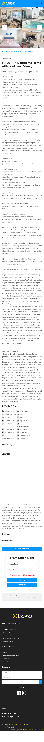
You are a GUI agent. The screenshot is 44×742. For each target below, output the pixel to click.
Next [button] (39, 27)
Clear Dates (22, 585)
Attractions (7, 635)
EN (5, 708)
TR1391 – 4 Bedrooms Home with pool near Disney (20, 51)
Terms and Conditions (11, 656)
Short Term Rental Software (33, 730)
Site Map (6, 662)
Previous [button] (4, 27)
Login (37, 3)
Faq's (5, 652)
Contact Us (7, 659)
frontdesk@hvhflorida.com (13, 717)
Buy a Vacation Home (11, 638)
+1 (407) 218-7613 (10, 713)
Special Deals (8, 642)
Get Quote (22, 580)
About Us (6, 632)
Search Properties (10, 629)
